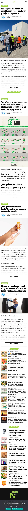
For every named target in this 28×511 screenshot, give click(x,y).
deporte (12, 321)
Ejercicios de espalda (14, 60)
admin (8, 17)
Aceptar (8, 508)
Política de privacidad (17, 508)
